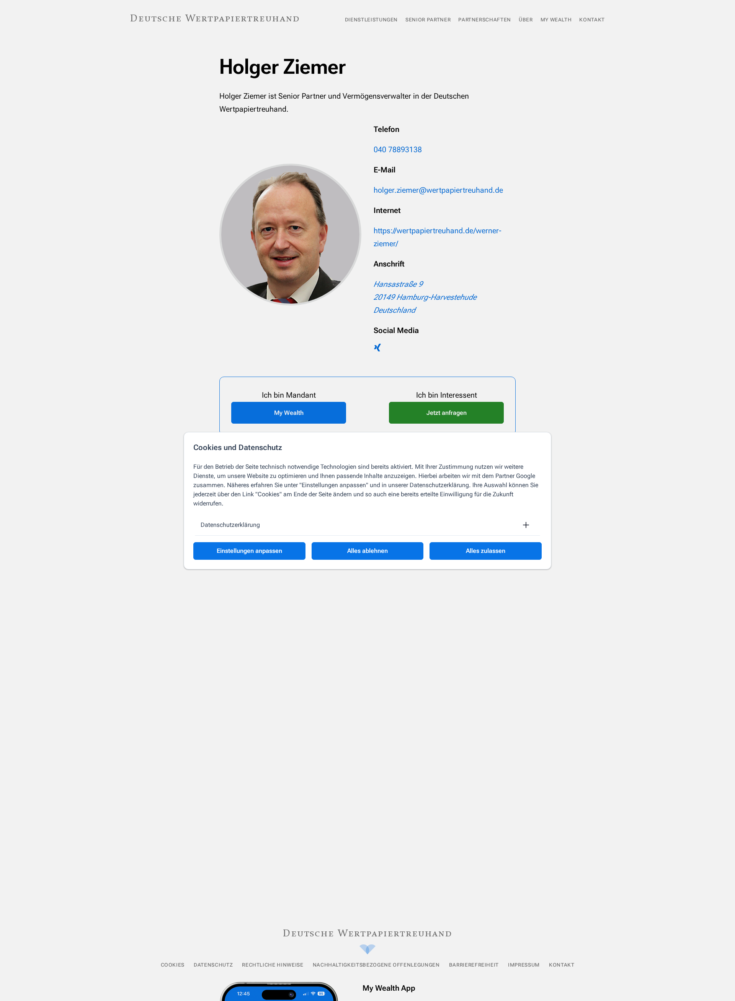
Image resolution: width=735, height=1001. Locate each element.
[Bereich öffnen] (526, 525)
